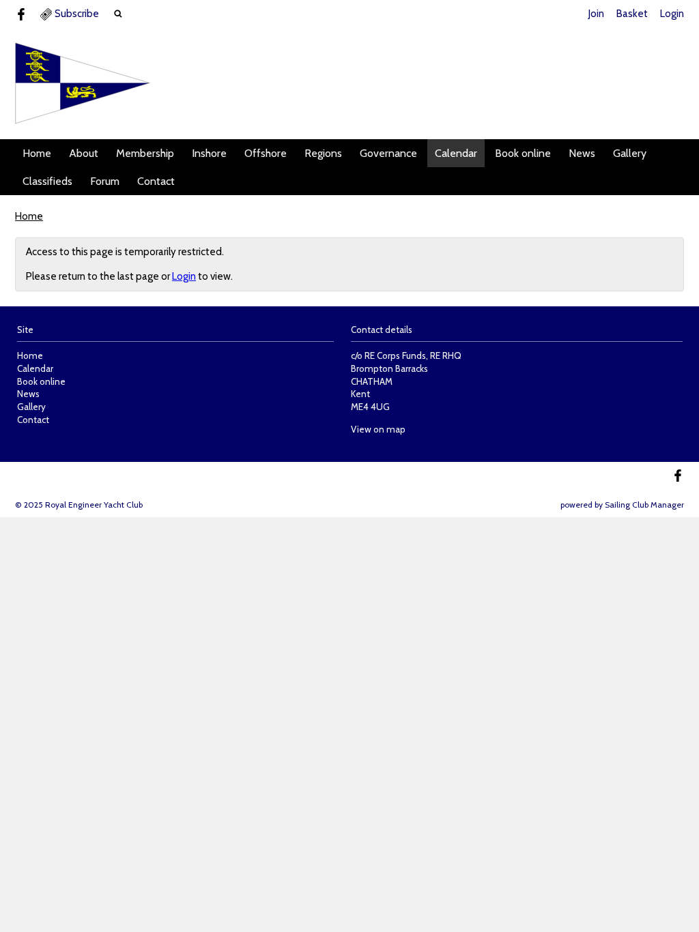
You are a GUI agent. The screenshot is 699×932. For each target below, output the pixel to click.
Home (37, 153)
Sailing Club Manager (644, 504)
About (83, 153)
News (582, 153)
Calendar (456, 153)
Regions (323, 153)
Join (596, 14)
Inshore (209, 153)
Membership (145, 153)
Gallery (629, 153)
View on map (378, 429)
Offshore (265, 153)
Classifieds (47, 181)
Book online (523, 153)
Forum (104, 181)
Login (672, 14)
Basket (632, 14)
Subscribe (77, 14)
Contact (156, 181)
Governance (388, 153)
